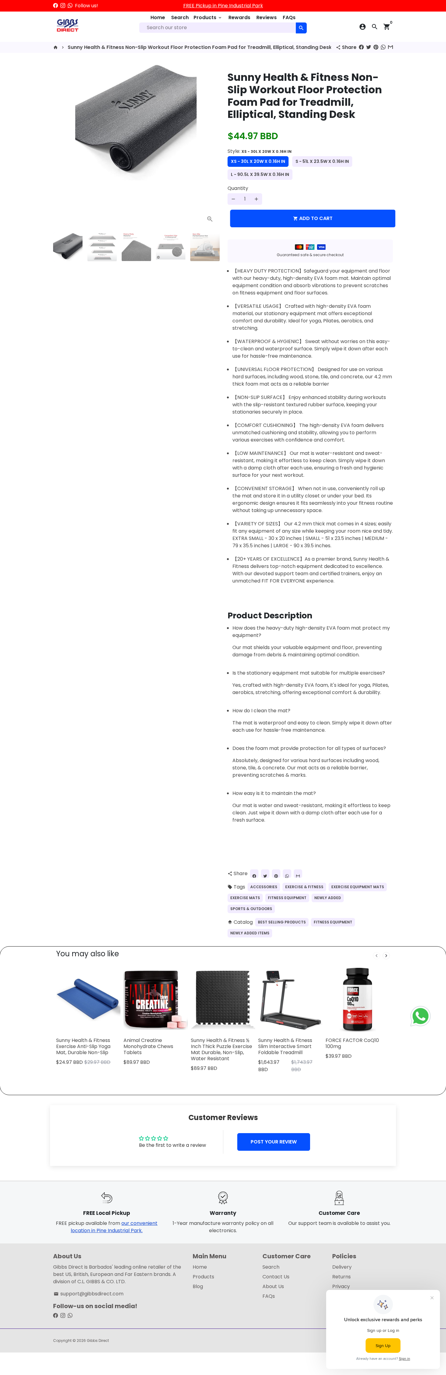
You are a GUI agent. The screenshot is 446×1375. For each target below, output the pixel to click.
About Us (273, 1286)
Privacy (341, 1286)
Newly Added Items (249, 933)
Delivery (342, 1266)
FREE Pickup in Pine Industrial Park (223, 5)
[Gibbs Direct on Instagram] (62, 5)
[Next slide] (386, 955)
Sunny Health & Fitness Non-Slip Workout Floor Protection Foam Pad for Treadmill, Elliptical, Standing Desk (200, 47)
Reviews (266, 17)
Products (208, 17)
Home (157, 17)
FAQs (289, 17)
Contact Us (275, 1276)
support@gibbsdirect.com (88, 1293)
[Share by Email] (390, 47)
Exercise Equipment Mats (357, 886)
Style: (260, 151)
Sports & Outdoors (251, 908)
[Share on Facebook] (361, 47)
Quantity (238, 188)
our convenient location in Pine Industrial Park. (114, 1227)
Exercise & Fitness (304, 886)
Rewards (239, 17)
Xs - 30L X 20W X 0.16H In (258, 161)
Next (210, 145)
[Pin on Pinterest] (375, 47)
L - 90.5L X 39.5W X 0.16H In (260, 174)
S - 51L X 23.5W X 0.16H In (322, 161)
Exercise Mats (245, 897)
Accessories (263, 886)
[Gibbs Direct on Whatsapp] (70, 5)
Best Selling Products (282, 922)
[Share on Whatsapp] (383, 47)
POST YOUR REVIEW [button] (274, 1141)
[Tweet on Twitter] (368, 47)
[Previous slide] (376, 955)
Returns (341, 1276)
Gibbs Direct (98, 1340)
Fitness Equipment (287, 897)
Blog (198, 1286)
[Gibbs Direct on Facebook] (55, 5)
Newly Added (327, 897)
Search (180, 17)
